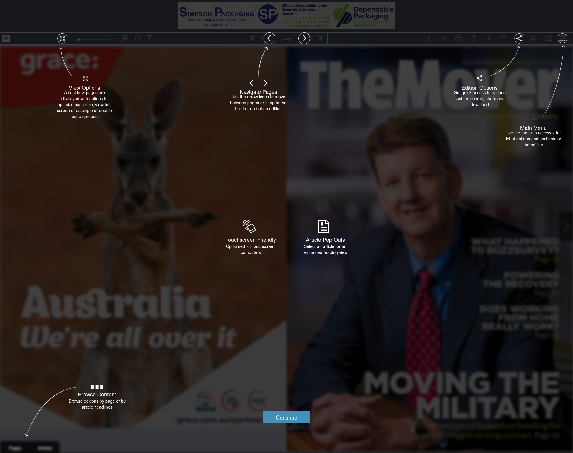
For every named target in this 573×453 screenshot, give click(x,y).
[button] (286, 417)
